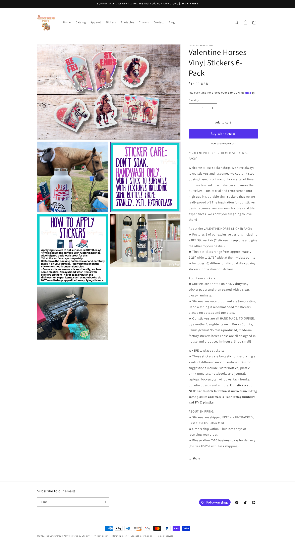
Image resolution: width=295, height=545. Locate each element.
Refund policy (119, 535)
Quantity (194, 100)
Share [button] (196, 458)
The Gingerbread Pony (57, 535)
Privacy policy (101, 535)
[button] (236, 22)
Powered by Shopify (79, 535)
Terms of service (164, 535)
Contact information (141, 535)
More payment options (223, 143)
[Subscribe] (104, 502)
